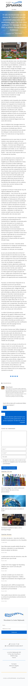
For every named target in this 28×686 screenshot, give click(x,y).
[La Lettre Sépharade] (14, 4)
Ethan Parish (18, 33)
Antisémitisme (7, 383)
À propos (14, 664)
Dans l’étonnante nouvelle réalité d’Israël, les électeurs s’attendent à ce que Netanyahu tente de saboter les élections (13, 548)
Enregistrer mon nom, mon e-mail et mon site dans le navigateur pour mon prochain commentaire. (14, 461)
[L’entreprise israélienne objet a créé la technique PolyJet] (14, 524)
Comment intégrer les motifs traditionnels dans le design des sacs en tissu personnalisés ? (12, 490)
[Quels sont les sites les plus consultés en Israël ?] (14, 506)
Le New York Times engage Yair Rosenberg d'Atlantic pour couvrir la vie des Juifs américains (13, 566)
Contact (14, 667)
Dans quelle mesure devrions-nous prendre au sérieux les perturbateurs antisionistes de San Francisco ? (13, 597)
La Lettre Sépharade (11, 678)
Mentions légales (14, 665)
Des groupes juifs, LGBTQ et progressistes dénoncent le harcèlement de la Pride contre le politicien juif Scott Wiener (13, 586)
